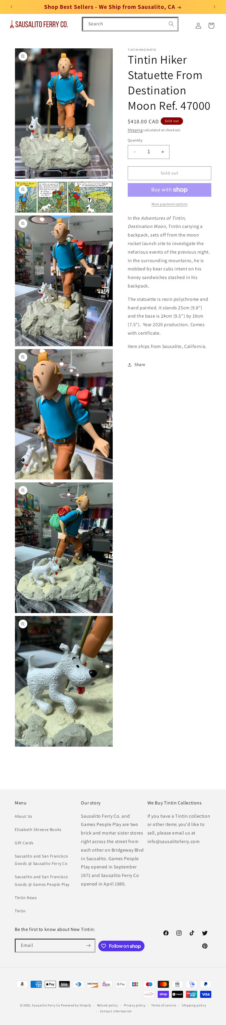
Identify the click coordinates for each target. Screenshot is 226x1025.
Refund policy (107, 1005)
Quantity (135, 140)
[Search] (171, 23)
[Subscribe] (88, 945)
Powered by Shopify (76, 1005)
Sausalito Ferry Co (46, 1005)
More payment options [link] (170, 204)
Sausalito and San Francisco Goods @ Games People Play (42, 880)
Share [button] (139, 364)
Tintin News (26, 897)
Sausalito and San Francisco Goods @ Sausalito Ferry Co (41, 859)
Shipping (135, 130)
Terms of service (163, 1005)
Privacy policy (135, 1005)
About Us (23, 816)
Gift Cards (24, 842)
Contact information (116, 1011)
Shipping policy (194, 1005)
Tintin (20, 911)
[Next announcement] (214, 6)
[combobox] (130, 24)
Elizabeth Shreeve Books (38, 829)
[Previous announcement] (11, 6)
